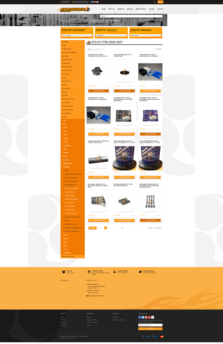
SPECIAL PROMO (66, 102)
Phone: (90, 290)
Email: (89, 295)
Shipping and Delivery (91, 320)
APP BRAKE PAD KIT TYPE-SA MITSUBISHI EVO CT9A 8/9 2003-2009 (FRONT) (123, 99)
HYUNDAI (65, 138)
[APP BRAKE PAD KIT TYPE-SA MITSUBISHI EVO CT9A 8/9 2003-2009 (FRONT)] (124, 115)
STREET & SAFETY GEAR (67, 106)
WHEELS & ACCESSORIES (68, 256)
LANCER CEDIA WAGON (71, 181)
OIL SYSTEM (65, 95)
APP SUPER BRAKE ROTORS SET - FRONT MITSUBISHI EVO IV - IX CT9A (124, 141)
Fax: (89, 292)
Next (123, 227)
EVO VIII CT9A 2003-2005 (71, 188)
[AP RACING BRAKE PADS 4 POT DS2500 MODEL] (124, 72)
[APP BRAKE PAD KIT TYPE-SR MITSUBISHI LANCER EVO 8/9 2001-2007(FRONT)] (150, 115)
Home (63, 20)
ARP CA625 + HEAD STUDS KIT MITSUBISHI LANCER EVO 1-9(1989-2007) (98, 186)
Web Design (62, 338)
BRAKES (64, 45)
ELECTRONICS (65, 56)
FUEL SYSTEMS (65, 74)
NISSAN (65, 235)
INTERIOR (64, 84)
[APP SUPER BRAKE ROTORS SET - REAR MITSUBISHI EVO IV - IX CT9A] (150, 158)
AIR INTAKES (65, 41)
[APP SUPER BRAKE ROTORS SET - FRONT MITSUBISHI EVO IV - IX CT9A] (124, 158)
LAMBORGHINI (67, 145)
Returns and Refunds (91, 322)
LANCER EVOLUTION (96, 20)
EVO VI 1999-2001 (69, 206)
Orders (62, 317)
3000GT (66, 170)
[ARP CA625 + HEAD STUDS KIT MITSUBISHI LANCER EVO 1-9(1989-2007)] (98, 201)
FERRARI (65, 127)
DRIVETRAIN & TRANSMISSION (69, 52)
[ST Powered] (72, 9)
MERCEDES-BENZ (67, 163)
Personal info (64, 325)
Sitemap (88, 325)
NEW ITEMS (64, 92)
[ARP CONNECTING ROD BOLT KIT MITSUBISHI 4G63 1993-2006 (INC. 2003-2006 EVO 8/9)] (150, 201)
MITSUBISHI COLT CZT (70, 224)
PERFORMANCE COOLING (68, 99)
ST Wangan (115, 317)
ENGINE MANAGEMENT (67, 67)
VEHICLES (72, 20)
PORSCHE (65, 238)
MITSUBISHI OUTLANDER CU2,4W (73, 227)
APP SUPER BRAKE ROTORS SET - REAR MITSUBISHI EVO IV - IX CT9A (150, 141)
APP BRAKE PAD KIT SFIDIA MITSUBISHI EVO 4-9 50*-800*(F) (149, 55)
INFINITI (65, 142)
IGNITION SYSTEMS (66, 81)
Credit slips (63, 320)
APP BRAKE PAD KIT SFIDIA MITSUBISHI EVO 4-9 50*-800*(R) (97, 98)
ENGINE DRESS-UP (66, 63)
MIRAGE (67, 220)
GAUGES (64, 77)
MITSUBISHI (82, 20)
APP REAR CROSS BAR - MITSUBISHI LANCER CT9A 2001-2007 (98, 141)
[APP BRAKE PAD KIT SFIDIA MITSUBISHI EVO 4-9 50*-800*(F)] (150, 72)
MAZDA (65, 156)
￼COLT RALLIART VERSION (72, 231)
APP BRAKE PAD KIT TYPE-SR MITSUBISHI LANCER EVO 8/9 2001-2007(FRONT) (150, 99)
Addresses (63, 322)
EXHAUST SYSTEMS (66, 70)
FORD (64, 131)
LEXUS (65, 149)
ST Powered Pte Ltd (92, 284)
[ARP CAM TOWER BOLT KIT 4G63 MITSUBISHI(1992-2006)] (124, 201)
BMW (64, 124)
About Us (88, 317)
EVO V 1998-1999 (69, 202)
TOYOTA (65, 249)
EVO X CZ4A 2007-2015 (71, 213)
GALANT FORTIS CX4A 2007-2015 (73, 174)
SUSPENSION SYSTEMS (67, 109)
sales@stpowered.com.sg (81, 2)
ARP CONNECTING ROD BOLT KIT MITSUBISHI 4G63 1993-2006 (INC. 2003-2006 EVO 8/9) (149, 186)
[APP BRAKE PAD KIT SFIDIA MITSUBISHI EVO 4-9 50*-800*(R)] (98, 115)
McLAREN (65, 160)
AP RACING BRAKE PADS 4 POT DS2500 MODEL (123, 55)
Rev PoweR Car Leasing (118, 320)
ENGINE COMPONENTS (67, 59)
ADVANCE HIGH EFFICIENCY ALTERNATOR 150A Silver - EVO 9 (97, 55)
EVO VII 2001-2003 (70, 210)
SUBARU (65, 242)
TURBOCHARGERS (66, 113)
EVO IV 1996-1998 (69, 195)
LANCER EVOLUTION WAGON (72, 217)
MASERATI (66, 152)
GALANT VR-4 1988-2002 (71, 177)
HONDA (65, 134)
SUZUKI (65, 245)
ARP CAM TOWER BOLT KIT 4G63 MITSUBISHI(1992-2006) (123, 185)
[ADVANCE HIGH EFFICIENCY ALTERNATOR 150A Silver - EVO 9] (98, 72)
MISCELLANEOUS (66, 88)
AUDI (64, 120)
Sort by (89, 49)
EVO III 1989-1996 (69, 192)
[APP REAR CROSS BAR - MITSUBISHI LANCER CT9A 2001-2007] (98, 158)
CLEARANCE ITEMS (66, 49)
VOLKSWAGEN (67, 253)
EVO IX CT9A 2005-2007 (71, 199)
